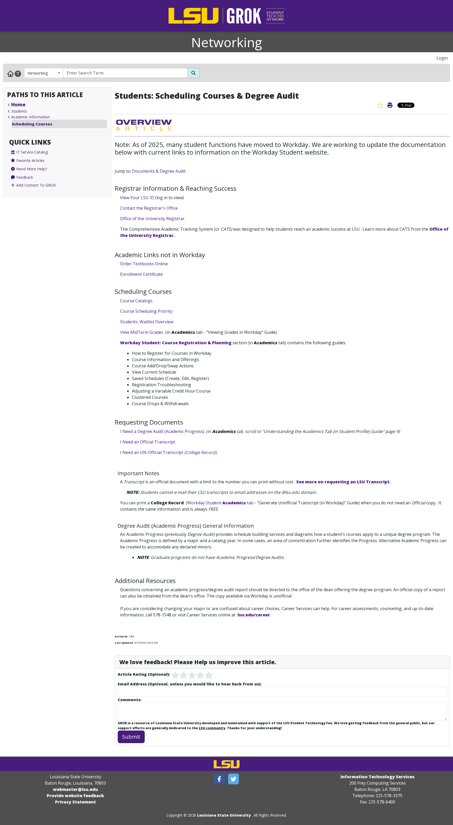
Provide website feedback (75, 795)
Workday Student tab (221, 503)
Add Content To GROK (35, 185)
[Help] (18, 73)
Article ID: (121, 636)
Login (442, 58)
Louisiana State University (224, 815)
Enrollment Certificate (141, 274)
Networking (226, 42)
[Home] (10, 73)
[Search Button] (193, 73)
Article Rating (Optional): (144, 674)
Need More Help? (31, 168)
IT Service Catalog (31, 152)
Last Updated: (124, 642)
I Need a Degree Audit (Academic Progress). (162, 431)
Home (18, 104)
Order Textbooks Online (144, 264)
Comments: (129, 699)
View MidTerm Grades (141, 332)
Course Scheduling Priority (146, 311)
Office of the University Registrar (152, 218)
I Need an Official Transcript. (148, 442)
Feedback (24, 177)
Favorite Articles (30, 160)
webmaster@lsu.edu (75, 789)
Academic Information (30, 116)
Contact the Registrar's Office (149, 208)
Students (19, 111)
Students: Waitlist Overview (146, 322)
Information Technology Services (377, 777)
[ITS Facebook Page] (219, 779)
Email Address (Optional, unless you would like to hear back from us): (189, 683)
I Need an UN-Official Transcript (169, 452)
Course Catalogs (136, 301)
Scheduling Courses (32, 123)
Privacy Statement (75, 802)
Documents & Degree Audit (159, 171)
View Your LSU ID (137, 197)
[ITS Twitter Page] (233, 779)
